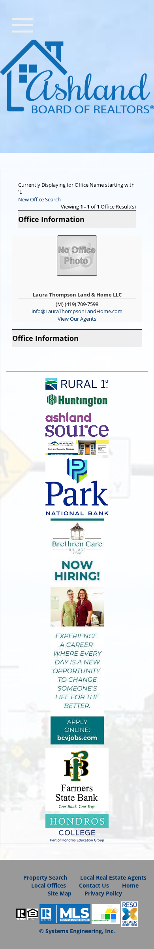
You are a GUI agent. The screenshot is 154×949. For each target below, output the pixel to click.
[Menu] (22, 24)
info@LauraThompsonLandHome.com (77, 311)
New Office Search (39, 199)
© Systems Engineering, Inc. (77, 931)
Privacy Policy (103, 893)
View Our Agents (77, 318)
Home (130, 885)
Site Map (59, 893)
